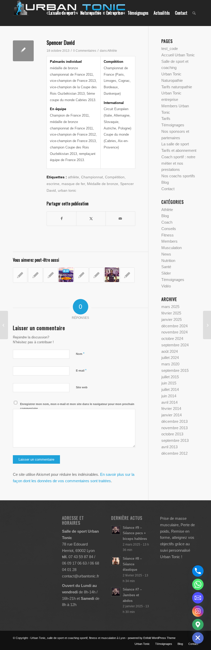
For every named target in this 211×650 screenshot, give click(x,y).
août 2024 (169, 351)
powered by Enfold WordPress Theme (151, 637)
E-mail (81, 370)
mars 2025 (170, 306)
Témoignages (172, 125)
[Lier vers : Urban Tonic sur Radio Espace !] (66, 274)
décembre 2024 (174, 326)
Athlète (112, 50)
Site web (81, 387)
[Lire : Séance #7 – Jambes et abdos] (115, 591)
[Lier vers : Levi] (112, 274)
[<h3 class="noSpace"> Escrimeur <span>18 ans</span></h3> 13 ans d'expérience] (23, 50)
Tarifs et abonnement (178, 150)
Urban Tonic (171, 74)
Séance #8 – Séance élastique (132, 564)
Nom (80, 354)
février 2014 (171, 408)
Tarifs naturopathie (176, 87)
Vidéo (166, 286)
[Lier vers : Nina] (20, 275)
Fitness (167, 235)
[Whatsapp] (198, 584)
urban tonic (67, 190)
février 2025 (171, 313)
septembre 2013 (175, 440)
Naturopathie (172, 80)
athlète (73, 177)
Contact (167, 189)
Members (169, 241)
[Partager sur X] (91, 219)
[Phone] (198, 571)
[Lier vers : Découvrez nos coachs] (50, 275)
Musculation (171, 247)
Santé (166, 267)
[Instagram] (198, 611)
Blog (165, 182)
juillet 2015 (170, 377)
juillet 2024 (170, 357)
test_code (169, 48)
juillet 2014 (170, 389)
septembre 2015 (175, 370)
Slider (166, 273)
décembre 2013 (174, 421)
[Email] (198, 597)
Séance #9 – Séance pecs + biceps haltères (135, 533)
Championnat (92, 177)
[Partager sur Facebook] (61, 219)
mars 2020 (170, 364)
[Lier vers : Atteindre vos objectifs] (96, 275)
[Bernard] (207, 325)
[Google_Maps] (198, 624)
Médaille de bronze (102, 184)
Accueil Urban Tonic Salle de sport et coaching (178, 61)
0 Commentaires (84, 50)
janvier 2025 (171, 319)
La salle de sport (175, 144)
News (166, 254)
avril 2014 (169, 402)
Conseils (168, 228)
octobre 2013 (172, 434)
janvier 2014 (171, 415)
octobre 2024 (172, 338)
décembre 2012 (174, 453)
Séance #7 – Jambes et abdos (132, 594)
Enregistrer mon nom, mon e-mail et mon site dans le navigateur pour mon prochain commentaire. (77, 406)
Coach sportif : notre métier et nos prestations (178, 163)
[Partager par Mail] (120, 219)
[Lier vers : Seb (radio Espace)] (81, 275)
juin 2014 (168, 396)
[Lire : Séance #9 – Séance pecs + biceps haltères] (115, 530)
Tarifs (165, 118)
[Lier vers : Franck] (127, 275)
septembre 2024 (175, 345)
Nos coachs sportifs (178, 176)
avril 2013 (169, 447)
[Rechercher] (194, 13)
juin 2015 (168, 383)
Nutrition (168, 260)
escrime (53, 184)
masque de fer (73, 184)
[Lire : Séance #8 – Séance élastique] (115, 561)
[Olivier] (4, 325)
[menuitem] (62, 13)
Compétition (115, 177)
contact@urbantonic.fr (80, 576)
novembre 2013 (174, 428)
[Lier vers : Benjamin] (35, 275)
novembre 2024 (174, 332)
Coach (166, 222)
